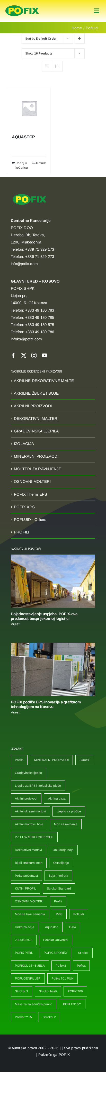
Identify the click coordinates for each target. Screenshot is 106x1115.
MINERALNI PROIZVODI (36, 456)
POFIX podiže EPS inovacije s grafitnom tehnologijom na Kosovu (46, 704)
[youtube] (44, 355)
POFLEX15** (72, 1004)
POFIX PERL (24, 953)
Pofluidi (78, 914)
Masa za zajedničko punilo (33, 1004)
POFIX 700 (75, 991)
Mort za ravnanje (65, 824)
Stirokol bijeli (48, 991)
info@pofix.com (24, 263)
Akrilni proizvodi (26, 798)
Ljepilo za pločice (69, 811)
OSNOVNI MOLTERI (32, 481)
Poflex (81, 965)
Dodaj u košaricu (21, 165)
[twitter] (23, 355)
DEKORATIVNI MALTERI (36, 418)
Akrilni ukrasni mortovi (30, 811)
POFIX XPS (24, 507)
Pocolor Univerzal (55, 940)
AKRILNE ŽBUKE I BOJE (36, 393)
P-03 (59, 914)
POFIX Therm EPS (30, 494)
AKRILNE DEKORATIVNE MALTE (44, 380)
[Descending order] (80, 38)
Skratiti (84, 760)
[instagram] (34, 355)
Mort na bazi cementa (30, 914)
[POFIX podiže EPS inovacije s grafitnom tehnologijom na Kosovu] (53, 669)
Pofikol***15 (23, 1017)
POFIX (64, 1055)
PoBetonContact (26, 875)
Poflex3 (61, 965)
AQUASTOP (23, 137)
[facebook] (13, 355)
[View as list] (57, 66)
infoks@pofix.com (26, 339)
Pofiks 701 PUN (62, 978)
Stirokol (83, 953)
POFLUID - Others (30, 519)
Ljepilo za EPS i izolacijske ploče (38, 785)
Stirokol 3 (21, 991)
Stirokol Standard (59, 888)
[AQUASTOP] (29, 108)
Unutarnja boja (63, 850)
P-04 (72, 927)
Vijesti (16, 624)
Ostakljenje (61, 863)
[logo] (22, 5)
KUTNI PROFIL (25, 888)
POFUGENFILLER (28, 978)
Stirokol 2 (49, 1017)
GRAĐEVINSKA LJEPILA (36, 431)
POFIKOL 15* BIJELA (30, 965)
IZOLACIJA (24, 443)
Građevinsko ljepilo (28, 773)
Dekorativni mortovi (28, 850)
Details (41, 163)
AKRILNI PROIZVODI (33, 406)
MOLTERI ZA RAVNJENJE (37, 469)
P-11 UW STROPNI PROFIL (34, 837)
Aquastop (51, 927)
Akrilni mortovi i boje (29, 824)
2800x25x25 (23, 940)
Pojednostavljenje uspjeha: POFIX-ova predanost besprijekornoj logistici (44, 616)
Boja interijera (58, 875)
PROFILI (21, 532)
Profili (58, 901)
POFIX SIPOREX (55, 953)
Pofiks (19, 760)
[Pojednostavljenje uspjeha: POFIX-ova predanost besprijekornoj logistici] (53, 581)
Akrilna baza (57, 798)
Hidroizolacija (24, 927)
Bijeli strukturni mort (28, 863)
